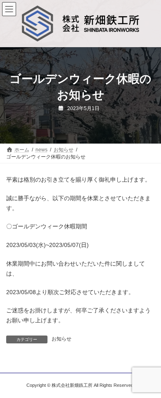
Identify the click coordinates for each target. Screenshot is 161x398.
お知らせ (61, 339)
